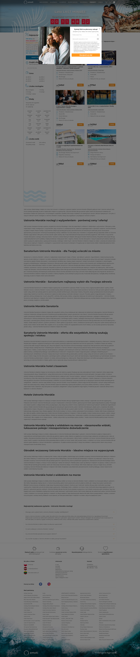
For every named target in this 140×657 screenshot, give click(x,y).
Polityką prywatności (79, 50)
